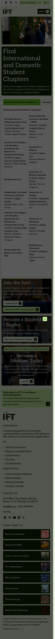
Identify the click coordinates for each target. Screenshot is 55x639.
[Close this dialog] (45, 319)
